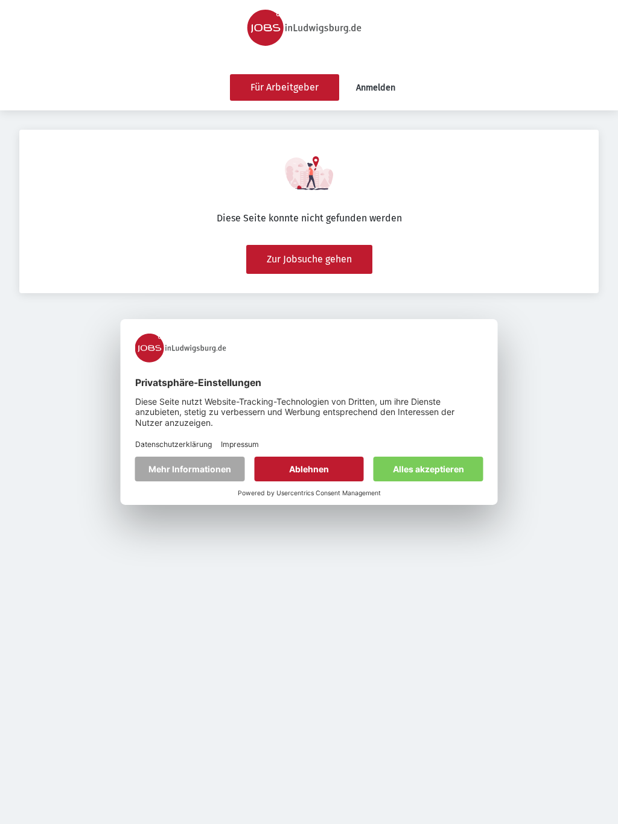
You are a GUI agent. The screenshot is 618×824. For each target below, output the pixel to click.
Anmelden (375, 88)
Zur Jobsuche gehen (309, 259)
